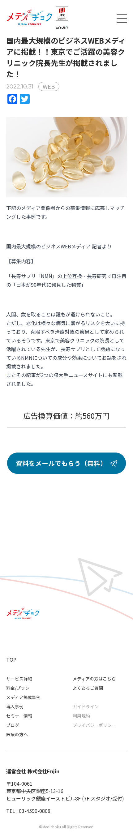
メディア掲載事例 (23, 697)
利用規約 (81, 716)
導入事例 (15, 706)
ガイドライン (86, 706)
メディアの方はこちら (94, 679)
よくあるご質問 (88, 688)
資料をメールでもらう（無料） (61, 463)
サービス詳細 (19, 679)
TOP (11, 659)
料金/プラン (17, 688)
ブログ (12, 725)
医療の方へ (17, 734)
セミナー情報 (19, 716)
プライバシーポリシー (94, 725)
